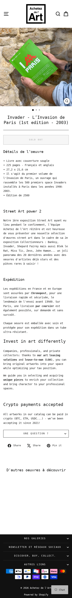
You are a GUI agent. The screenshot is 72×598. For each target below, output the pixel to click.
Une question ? (36, 433)
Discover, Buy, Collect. (35, 555)
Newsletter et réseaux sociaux (35, 547)
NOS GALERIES (35, 538)
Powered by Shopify (36, 594)
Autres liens (35, 564)
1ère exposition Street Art (32, 220)
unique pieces (13, 379)
